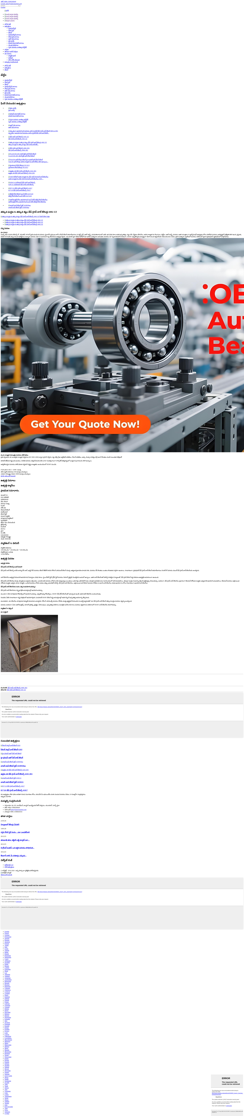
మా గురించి (8, 53)
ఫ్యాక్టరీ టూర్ (12, 55)
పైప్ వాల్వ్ (11, 41)
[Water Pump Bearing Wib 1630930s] (12, 762)
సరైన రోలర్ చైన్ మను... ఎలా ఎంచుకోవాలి (15, 832)
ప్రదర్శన (10, 58)
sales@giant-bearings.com (18, 809)
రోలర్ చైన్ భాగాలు (13, 37)
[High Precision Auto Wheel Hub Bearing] (11, 753)
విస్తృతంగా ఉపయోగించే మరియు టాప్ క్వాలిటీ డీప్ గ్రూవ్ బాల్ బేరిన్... (28, 133)
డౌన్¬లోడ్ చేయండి (14, 60)
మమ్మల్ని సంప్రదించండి (11, 62)
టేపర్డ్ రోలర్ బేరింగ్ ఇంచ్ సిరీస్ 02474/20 (20, 196)
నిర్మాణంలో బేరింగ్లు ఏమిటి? (10, 825)
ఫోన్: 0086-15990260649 (8, 1)
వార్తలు (7, 49)
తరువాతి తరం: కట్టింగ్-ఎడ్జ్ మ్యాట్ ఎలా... (15, 840)
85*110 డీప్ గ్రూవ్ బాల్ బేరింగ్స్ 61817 (19, 190)
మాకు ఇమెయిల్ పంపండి (8, 476)
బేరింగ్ (10, 32)
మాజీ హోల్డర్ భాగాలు (14, 34)
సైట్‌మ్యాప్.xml (9, 865)
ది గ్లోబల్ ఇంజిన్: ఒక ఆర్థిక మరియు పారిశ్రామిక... (17, 848)
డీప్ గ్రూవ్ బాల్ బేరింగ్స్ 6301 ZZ (17, 139)
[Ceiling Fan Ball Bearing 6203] (10, 745)
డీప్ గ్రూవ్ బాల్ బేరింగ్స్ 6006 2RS (18, 150)
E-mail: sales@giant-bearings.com (11, 3)
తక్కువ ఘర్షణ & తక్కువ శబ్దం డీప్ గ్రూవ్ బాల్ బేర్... (23, 144)
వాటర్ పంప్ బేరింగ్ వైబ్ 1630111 (12, 782)
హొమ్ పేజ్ (8, 24)
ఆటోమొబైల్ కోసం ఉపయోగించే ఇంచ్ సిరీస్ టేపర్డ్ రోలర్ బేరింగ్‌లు (27, 202)
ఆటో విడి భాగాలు (13, 39)
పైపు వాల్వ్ (11, 110)
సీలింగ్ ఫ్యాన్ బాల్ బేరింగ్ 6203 (11, 750)
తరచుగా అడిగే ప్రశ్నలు (11, 51)
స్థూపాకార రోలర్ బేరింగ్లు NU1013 (18, 167)
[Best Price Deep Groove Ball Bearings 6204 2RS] (15, 770)
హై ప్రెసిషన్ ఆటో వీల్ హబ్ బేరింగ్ (12, 758)
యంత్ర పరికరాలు (13, 45)
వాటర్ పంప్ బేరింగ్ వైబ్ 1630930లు (18, 207)
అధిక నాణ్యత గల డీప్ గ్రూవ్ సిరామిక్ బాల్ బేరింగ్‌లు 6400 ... (25, 179)
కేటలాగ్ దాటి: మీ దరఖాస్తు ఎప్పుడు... (13, 856)
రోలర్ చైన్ (11, 30)
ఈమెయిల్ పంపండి (6, 875)
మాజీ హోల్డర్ (12, 28)
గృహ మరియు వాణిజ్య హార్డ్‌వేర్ (17, 47)
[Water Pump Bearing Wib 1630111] (11, 778)
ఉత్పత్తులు (8, 26)
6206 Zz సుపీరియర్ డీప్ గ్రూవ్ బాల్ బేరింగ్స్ (21, 184)
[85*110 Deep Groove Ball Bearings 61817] (13, 786)
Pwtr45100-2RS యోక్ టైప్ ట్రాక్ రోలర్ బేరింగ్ (21, 156)
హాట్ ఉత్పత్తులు (9, 867)
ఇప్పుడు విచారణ (6, 796)
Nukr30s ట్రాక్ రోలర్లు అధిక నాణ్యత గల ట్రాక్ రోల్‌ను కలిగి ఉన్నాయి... (28, 162)
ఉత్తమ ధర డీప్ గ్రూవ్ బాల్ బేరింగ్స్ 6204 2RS (21, 173)
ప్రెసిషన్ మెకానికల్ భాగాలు (16, 43)
